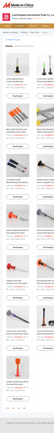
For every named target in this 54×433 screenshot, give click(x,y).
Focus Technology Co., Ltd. (32, 423)
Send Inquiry (18, 96)
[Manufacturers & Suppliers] (18, 5)
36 (19, 408)
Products (20, 26)
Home (7, 26)
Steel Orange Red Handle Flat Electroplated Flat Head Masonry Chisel (17, 233)
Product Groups (13, 39)
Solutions (45, 26)
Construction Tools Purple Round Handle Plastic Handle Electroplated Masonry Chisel (17, 334)
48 (24, 408)
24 (14, 408)
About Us (33, 26)
